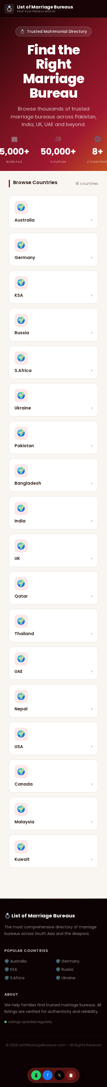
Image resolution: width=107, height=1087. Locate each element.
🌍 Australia (15, 961)
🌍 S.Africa (14, 978)
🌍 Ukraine (65, 978)
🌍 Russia (64, 969)
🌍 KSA (10, 969)
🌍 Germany (68, 961)
